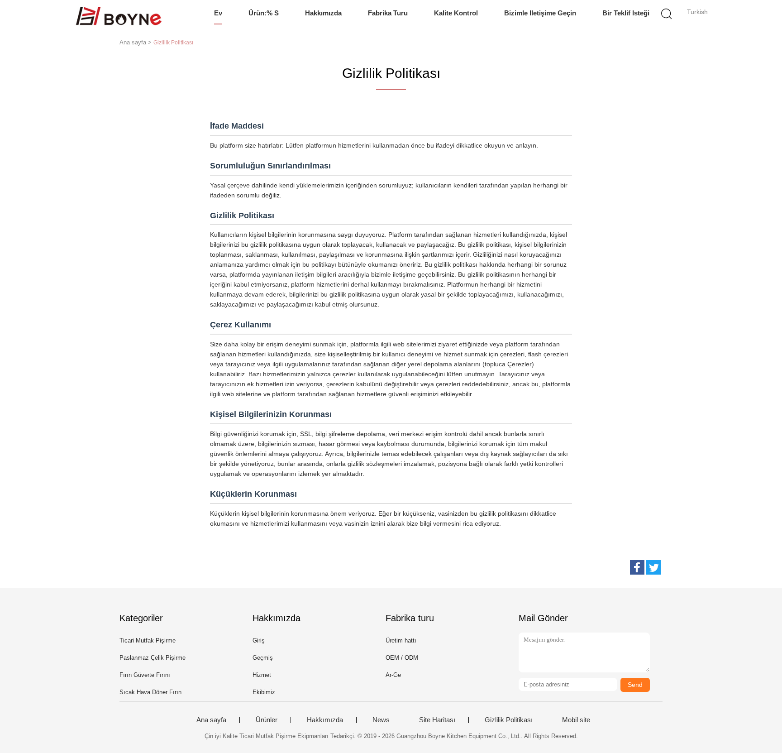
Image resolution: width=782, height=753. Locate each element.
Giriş (259, 640)
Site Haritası (437, 720)
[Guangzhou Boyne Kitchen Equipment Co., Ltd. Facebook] (637, 567)
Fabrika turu (388, 13)
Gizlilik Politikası (509, 720)
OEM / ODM (402, 657)
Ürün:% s (263, 13)
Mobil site (576, 720)
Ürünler (266, 720)
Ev (218, 13)
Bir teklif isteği (625, 13)
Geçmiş (263, 657)
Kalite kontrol (456, 13)
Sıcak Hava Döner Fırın (150, 692)
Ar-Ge (393, 674)
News (381, 720)
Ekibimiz (264, 692)
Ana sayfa (211, 720)
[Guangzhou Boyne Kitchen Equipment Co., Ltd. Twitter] (653, 567)
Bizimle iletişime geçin (540, 13)
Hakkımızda (323, 13)
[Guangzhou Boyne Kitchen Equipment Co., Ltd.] (118, 16)
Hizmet (262, 674)
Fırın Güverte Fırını (144, 674)
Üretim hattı (401, 640)
